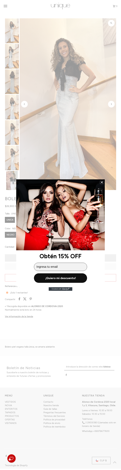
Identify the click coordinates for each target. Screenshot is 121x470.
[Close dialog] (101, 182)
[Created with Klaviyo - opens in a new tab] (60, 289)
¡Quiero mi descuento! (60, 278)
